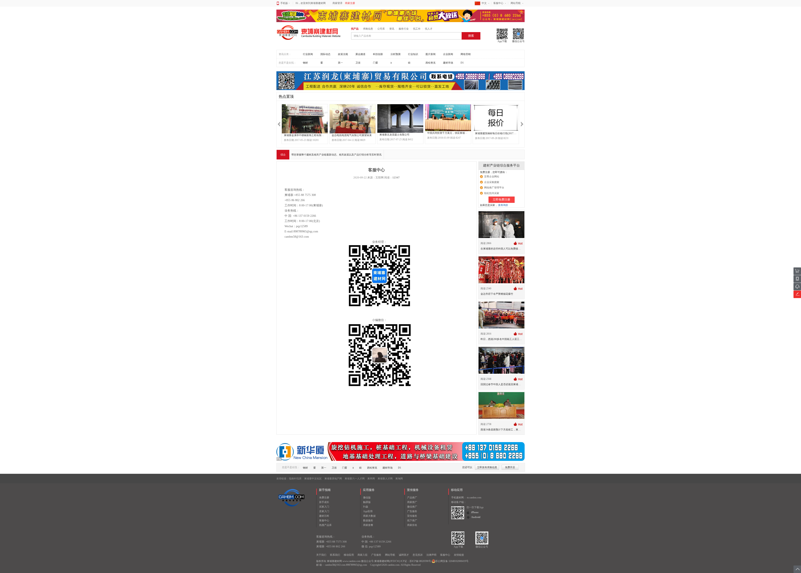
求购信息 (368, 28)
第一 (340, 62)
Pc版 (365, 506)
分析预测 (395, 54)
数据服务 (368, 520)
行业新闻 (308, 54)
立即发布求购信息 (487, 467)
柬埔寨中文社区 (313, 478)
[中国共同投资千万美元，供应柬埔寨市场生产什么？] (448, 117)
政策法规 (343, 54)
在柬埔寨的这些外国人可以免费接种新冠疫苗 (506, 248)
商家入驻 (363, 554)
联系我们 (335, 554)
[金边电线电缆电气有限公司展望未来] (352, 118)
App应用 (368, 511)
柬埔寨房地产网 (333, 478)
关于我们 (321, 554)
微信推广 (412, 506)
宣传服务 (412, 515)
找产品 (355, 28)
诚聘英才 (404, 554)
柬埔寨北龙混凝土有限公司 (394, 134)
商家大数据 (369, 515)
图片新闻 (431, 54)
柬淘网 (399, 478)
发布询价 (503, 205)
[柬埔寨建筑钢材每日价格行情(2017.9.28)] (496, 118)
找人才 (428, 28)
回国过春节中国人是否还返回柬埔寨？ (502, 384)
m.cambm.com (474, 497)
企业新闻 (448, 54)
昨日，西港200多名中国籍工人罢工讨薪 (502, 339)
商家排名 (412, 525)
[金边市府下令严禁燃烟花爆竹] (501, 269)
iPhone (475, 512)
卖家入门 (324, 511)
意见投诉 (418, 554)
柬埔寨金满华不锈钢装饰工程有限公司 (305, 135)
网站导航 (516, 3)
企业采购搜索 (491, 182)
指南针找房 (295, 478)
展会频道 (360, 54)
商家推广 (412, 502)
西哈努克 (431, 62)
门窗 (375, 62)
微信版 (367, 497)
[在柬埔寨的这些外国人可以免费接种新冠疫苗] (501, 224)
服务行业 (404, 28)
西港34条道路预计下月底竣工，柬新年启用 (504, 429)
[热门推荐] (518, 243)
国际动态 (325, 54)
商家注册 (350, 3)
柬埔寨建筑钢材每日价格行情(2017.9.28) (497, 133)
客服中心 (498, 3)
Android (475, 517)
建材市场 (448, 62)
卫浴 (357, 62)
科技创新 (378, 54)
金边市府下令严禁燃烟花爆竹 (497, 293)
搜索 (471, 35)
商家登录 (337, 3)
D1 (462, 62)
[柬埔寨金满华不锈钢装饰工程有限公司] (305, 118)
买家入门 (324, 506)
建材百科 (324, 515)
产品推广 (412, 497)
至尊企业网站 (491, 176)
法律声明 (431, 554)
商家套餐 (368, 525)
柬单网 (371, 478)
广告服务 (412, 511)
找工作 (417, 28)
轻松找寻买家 (491, 193)
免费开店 (510, 467)
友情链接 (459, 554)
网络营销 (466, 54)
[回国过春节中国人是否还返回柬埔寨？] (501, 360)
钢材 (305, 62)
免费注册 (324, 497)
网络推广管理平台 (494, 187)
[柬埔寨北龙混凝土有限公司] (400, 118)
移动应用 (349, 554)
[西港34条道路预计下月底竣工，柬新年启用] (501, 405)
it (391, 62)
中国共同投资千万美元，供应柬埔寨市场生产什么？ (456, 133)
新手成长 (324, 502)
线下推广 (412, 520)
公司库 (381, 28)
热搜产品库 (325, 525)
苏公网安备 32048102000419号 (452, 561)
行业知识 (413, 54)
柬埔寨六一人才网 (355, 478)
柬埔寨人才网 (385, 478)
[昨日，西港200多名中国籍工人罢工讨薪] (501, 315)
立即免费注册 (501, 199)
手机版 (284, 3)
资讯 (391, 28)
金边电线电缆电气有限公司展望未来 (352, 135)
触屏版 (367, 502)
